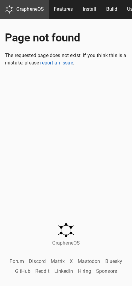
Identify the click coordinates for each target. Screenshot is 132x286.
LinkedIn (63, 271)
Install (89, 9)
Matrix (58, 261)
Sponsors (106, 271)
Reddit (42, 271)
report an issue (56, 63)
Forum (17, 261)
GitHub (22, 271)
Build (112, 9)
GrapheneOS (30, 9)
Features (63, 9)
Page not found (42, 37)
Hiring (84, 271)
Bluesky (113, 261)
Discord (37, 261)
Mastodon (89, 261)
